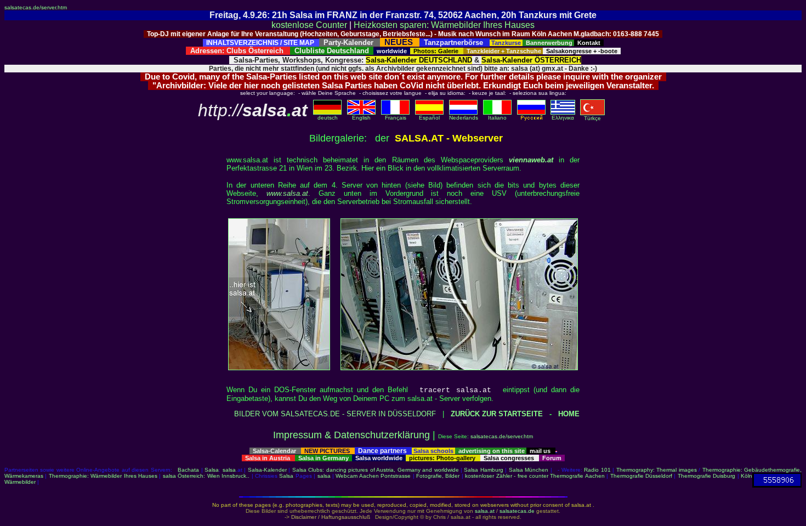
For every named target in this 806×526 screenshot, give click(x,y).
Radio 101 (597, 470)
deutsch (327, 118)
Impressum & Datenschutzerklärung (351, 434)
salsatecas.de (517, 511)
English (361, 118)
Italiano (497, 118)
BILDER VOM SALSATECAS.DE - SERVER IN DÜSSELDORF (335, 414)
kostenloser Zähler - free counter (507, 476)
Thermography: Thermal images (656, 470)
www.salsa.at (287, 193)
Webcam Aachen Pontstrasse (373, 476)
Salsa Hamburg (483, 470)
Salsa (212, 470)
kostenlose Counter (309, 25)
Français (395, 118)
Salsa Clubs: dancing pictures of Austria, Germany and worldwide (375, 470)
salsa (229, 470)
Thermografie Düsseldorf (641, 476)
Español (429, 118)
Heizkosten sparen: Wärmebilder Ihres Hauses (444, 25)
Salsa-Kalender (267, 470)
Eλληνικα (563, 118)
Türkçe (592, 118)
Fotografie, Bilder (437, 476)
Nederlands (463, 118)
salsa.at (485, 511)
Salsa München (528, 470)
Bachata (188, 470)
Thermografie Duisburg (706, 476)
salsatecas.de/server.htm (35, 7)
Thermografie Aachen (577, 476)
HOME (569, 414)
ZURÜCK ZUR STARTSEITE (497, 414)
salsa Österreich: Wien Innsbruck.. (206, 476)
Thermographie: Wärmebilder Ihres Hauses (103, 476)
